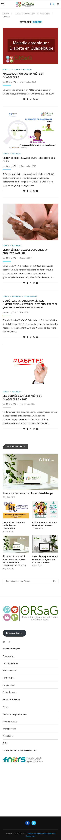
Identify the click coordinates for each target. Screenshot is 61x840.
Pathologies (45, 13)
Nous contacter (10, 721)
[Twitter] (9, 642)
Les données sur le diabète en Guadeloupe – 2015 (22, 397)
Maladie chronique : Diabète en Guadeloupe (23, 75)
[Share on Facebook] (27, 99)
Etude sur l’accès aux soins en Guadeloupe (28, 493)
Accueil (6, 13)
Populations (8, 685)
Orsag (6, 707)
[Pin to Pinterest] (34, 99)
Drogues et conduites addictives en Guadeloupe (14, 525)
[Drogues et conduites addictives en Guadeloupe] (16, 509)
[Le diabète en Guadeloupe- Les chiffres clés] (30, 130)
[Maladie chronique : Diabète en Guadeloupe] (30, 46)
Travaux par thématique (25, 13)
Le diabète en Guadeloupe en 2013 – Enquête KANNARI (26, 251)
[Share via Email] (37, 99)
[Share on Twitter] (30, 99)
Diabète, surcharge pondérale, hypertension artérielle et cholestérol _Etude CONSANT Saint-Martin (30, 304)
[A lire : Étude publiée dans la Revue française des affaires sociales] (45, 543)
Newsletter (8, 736)
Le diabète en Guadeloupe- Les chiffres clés (29, 159)
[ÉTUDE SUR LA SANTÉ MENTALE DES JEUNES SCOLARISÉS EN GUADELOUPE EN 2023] (16, 543)
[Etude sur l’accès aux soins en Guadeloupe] (30, 471)
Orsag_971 (11, 82)
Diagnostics (8, 656)
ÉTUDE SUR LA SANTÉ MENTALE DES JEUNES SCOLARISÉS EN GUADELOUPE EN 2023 (14, 561)
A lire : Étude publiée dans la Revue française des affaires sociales (45, 559)
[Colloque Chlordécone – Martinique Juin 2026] (45, 509)
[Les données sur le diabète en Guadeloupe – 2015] (30, 368)
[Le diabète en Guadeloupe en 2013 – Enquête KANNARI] (30, 222)
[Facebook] (4, 642)
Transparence (9, 728)
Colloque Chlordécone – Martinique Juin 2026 (44, 524)
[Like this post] (24, 99)
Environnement (10, 670)
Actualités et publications (15, 714)
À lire (5, 743)
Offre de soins (9, 692)
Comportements (10, 663)
